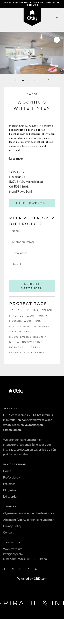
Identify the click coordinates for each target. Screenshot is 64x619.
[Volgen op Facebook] (4, 568)
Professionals (12, 477)
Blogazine (9, 490)
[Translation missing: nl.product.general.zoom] (57, 40)
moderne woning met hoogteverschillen (29, 331)
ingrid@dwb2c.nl (20, 192)
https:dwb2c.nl (32, 203)
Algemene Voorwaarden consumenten (28, 520)
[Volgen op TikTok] (27, 568)
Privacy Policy (12, 526)
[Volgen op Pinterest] (20, 568)
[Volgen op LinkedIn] (35, 568)
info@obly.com (13, 554)
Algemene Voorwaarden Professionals (28, 513)
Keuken (16, 310)
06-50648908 (19, 187)
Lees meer (16, 158)
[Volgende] (48, 80)
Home (7, 471)
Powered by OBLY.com (32, 579)
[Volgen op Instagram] (12, 568)
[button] (32, 53)
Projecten (9, 484)
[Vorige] (16, 80)
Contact (8, 532)
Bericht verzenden (32, 286)
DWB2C (32, 94)
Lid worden (10, 497)
